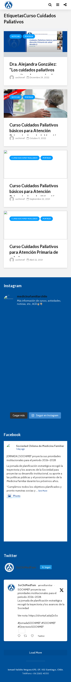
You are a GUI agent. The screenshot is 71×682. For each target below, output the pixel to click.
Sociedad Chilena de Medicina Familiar (40, 446)
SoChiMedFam (27, 585)
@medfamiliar (45, 585)
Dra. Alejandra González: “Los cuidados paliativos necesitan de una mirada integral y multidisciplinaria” (35, 73)
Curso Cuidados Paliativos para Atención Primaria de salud (33, 252)
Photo (16, 496)
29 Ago (60, 585)
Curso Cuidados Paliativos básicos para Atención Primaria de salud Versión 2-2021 (33, 194)
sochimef (20, 77)
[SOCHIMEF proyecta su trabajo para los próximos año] (35, 359)
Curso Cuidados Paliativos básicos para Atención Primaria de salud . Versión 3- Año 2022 (34, 133)
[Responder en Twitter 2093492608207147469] (20, 636)
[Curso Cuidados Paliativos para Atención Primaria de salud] (35, 225)
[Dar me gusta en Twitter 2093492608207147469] (33, 636)
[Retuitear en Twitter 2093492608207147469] (26, 636)
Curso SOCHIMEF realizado (24, 158)
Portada (29, 36)
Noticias (16, 36)
